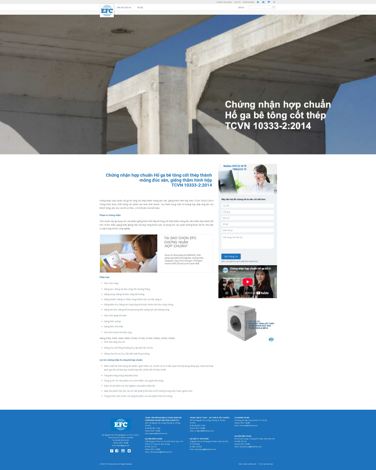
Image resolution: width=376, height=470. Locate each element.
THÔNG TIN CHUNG (224, 2)
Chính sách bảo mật (266, 464)
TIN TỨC (237, 2)
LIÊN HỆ (241, 7)
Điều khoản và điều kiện (247, 464)
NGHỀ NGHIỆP (248, 2)
